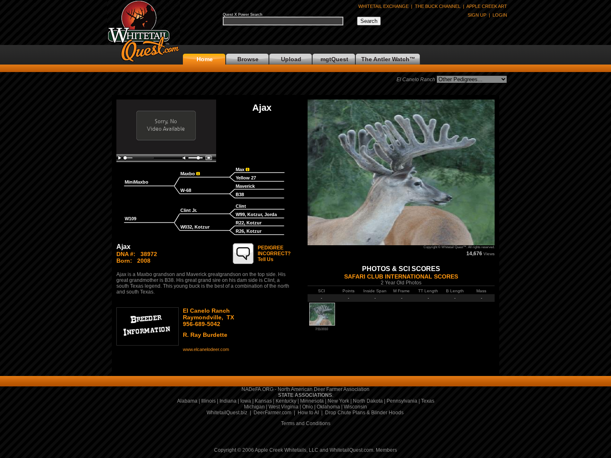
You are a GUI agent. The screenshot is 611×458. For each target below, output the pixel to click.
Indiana (228, 401)
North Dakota (368, 401)
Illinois (208, 401)
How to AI (308, 413)
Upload (291, 59)
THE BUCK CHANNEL (438, 6)
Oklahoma (328, 407)
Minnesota (312, 401)
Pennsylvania (402, 401)
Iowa (245, 401)
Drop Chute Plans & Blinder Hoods (364, 413)
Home (205, 59)
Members (386, 450)
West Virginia (283, 407)
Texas (427, 401)
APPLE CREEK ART (486, 6)
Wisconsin (355, 407)
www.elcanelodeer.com (206, 349)
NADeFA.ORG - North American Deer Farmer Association (305, 389)
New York (338, 401)
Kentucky (286, 401)
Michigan (254, 407)
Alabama (187, 401)
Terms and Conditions (305, 423)
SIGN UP (477, 14)
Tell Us (274, 253)
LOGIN (500, 14)
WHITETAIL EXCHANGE (383, 6)
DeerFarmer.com (272, 413)
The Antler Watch (385, 59)
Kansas (263, 401)
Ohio (307, 407)
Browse (248, 59)
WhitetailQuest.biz (227, 413)
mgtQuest (334, 59)
